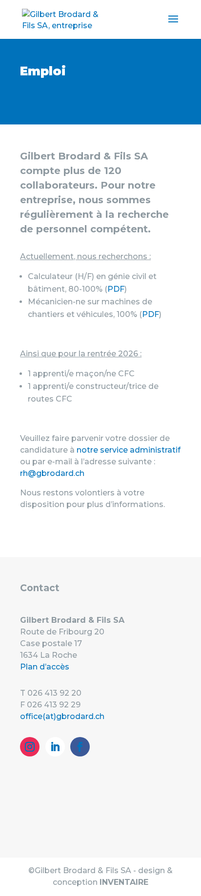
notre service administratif (129, 450)
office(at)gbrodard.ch (62, 716)
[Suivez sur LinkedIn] (55, 746)
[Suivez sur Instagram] (30, 746)
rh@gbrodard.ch (52, 473)
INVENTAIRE (124, 882)
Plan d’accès (44, 666)
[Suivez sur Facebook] (80, 746)
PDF (115, 289)
